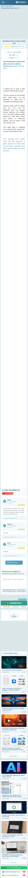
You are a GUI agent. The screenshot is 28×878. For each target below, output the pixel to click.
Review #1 (10, 503)
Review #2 (10, 527)
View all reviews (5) (12, 562)
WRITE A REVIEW (8, 493)
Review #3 (10, 546)
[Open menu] (3, 2)
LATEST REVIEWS (9, 490)
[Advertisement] (14, 24)
